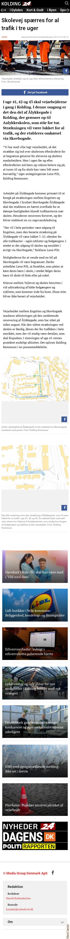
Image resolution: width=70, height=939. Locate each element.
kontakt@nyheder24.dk (19, 909)
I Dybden (16, 10)
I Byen (51, 10)
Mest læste (68, 931)
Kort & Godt (35, 10)
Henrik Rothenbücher (18, 898)
